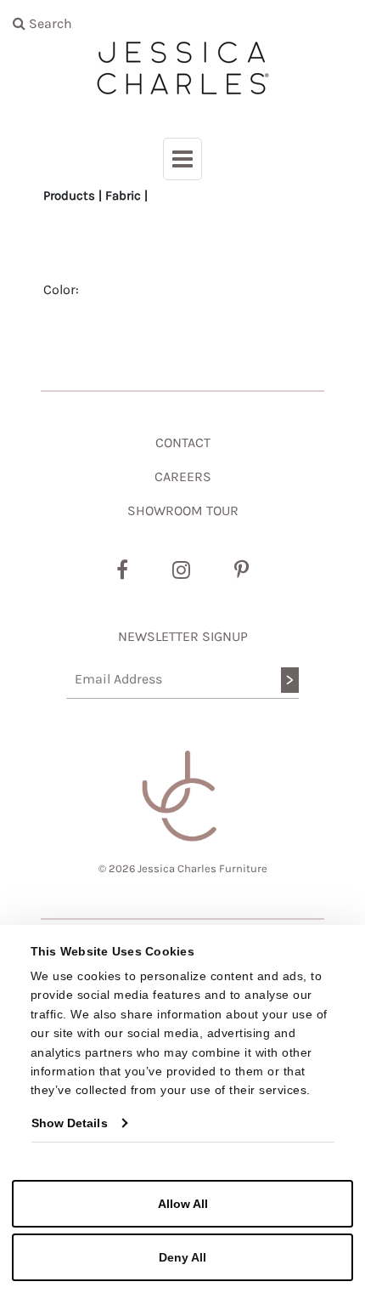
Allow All (183, 1204)
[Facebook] (122, 570)
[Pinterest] (241, 570)
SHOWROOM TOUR (183, 510)
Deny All (182, 1257)
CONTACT (183, 442)
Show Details (69, 1123)
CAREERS (182, 476)
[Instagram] (181, 570)
